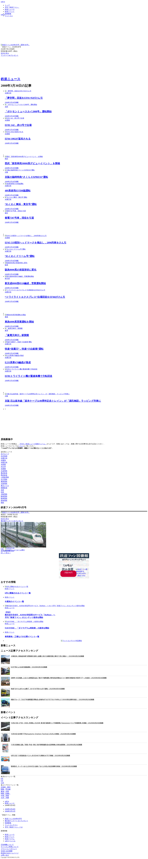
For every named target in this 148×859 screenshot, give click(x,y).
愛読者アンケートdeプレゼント (12, 521)
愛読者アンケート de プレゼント (16, 821)
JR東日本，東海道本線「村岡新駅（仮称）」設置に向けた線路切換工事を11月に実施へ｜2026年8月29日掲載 (47, 656)
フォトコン (9, 16)
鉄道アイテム (9, 839)
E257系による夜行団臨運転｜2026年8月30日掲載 (29, 667)
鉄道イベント (9, 11)
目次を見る (5, 519)
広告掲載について (7, 844)
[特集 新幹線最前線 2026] (23, 547)
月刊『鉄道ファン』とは (14, 827)
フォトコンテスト (11, 825)
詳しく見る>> (6, 553)
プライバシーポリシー (9, 849)
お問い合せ (5, 855)
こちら (21, 446)
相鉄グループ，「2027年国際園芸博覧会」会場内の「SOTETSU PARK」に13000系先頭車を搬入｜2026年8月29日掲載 (52, 699)
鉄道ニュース (9, 9)
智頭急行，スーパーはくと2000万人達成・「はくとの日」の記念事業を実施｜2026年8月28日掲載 (44, 766)
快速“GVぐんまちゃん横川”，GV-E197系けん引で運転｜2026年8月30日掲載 (38, 688)
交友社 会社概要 (6, 851)
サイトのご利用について (10, 847)
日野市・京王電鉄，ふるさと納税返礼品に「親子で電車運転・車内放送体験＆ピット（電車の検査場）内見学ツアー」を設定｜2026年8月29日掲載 (59, 678)
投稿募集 (8, 14)
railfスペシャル (10, 841)
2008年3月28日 (10, 809)
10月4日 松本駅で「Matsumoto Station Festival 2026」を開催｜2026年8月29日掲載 (43, 734)
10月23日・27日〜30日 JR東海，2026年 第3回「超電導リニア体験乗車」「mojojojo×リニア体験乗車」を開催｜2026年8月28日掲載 (57, 723)
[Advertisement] (65, 150)
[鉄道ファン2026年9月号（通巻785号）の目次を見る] (15, 45)
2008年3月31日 (10, 811)
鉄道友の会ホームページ (10, 853)
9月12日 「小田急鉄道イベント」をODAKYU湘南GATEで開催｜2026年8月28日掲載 (40, 755)
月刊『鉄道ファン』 (12, 7)
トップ (7, 5)
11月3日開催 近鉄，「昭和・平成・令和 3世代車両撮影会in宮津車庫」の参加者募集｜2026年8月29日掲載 (46, 744)
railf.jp (3, 2)
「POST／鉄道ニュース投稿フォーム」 (33, 444)
